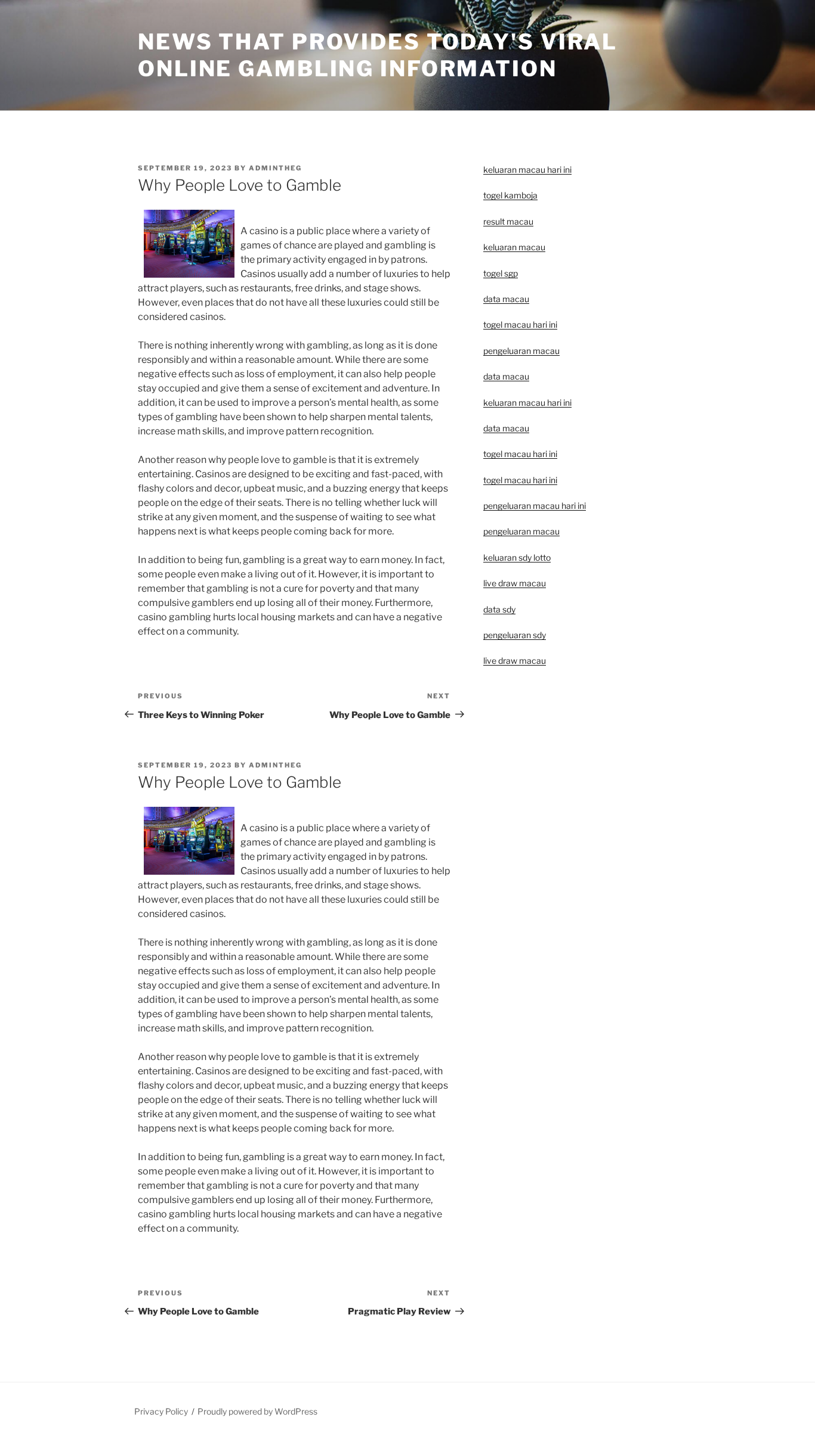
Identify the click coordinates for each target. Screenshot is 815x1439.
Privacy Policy (161, 1411)
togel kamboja (510, 195)
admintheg (275, 168)
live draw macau (514, 660)
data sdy (499, 609)
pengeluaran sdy (514, 635)
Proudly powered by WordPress (257, 1411)
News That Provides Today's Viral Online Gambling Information (378, 55)
